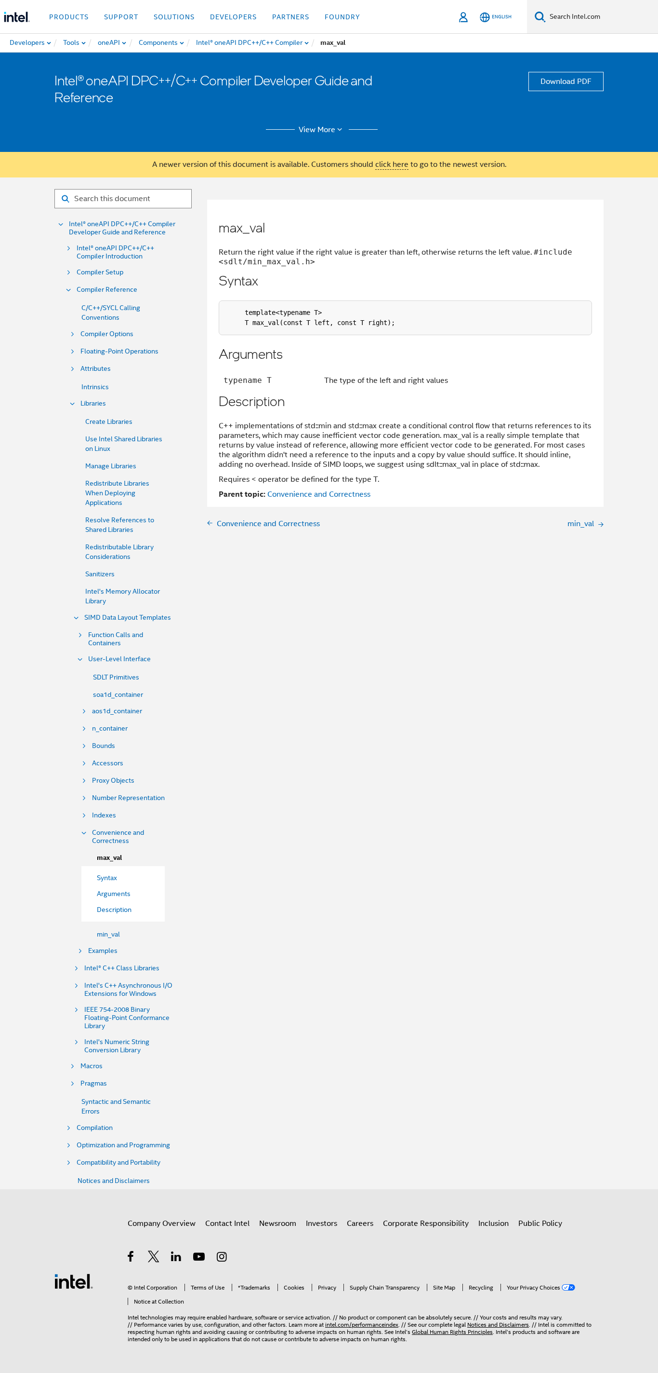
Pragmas (93, 1083)
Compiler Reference (107, 289)
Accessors (107, 763)
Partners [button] (290, 17)
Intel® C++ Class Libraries (121, 968)
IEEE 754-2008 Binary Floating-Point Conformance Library (127, 1018)
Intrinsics (95, 386)
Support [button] (121, 17)
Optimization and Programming (123, 1145)
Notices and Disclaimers (114, 1180)
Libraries (93, 403)
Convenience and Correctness (118, 837)
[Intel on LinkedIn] (176, 1258)
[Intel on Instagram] (222, 1258)
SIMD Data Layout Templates (127, 617)
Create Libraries (108, 421)
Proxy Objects (113, 780)
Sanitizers (100, 574)
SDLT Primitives (116, 677)
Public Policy (540, 1223)
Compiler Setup (100, 272)
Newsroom (277, 1223)
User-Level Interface (119, 659)
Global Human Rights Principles (452, 1331)
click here (391, 164)
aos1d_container (117, 711)
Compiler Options (106, 334)
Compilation (95, 1128)
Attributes (95, 369)
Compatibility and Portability (118, 1162)
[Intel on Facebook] (131, 1258)
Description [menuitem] (114, 909)
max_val (109, 857)
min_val (108, 934)
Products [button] (69, 17)
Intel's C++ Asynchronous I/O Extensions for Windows (128, 989)
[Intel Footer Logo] (73, 1281)
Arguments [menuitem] (114, 893)
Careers (360, 1223)
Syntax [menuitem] (107, 877)
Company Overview (162, 1223)
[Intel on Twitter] (153, 1258)
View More (317, 130)
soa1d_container (118, 694)
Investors (321, 1223)
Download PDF (566, 81)
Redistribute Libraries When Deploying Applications (117, 493)
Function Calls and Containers (115, 639)
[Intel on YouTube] (199, 1258)
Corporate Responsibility (426, 1223)
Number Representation (128, 798)
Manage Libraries (110, 466)
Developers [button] (233, 17)
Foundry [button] (342, 17)
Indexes (104, 815)
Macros (91, 1066)
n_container (110, 728)
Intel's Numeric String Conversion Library (116, 1046)
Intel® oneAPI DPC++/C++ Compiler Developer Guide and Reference (122, 228)
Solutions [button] (174, 17)
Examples (103, 951)
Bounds (103, 746)
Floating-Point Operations (119, 351)
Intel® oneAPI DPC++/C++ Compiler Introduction (115, 252)
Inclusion (493, 1223)
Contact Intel (227, 1223)
